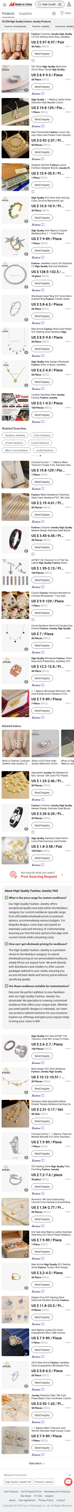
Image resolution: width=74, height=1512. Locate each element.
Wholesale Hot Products (57, 1491)
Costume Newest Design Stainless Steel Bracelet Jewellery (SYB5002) (51, 529)
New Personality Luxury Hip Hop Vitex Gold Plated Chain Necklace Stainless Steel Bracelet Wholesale (51, 133)
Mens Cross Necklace (16, 450)
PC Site (38, 1495)
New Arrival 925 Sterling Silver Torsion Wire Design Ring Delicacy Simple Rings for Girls (50, 1266)
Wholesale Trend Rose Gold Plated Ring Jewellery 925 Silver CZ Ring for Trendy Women (51, 659)
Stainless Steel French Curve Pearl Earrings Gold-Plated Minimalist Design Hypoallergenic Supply (49, 839)
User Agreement (27, 1500)
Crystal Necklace (40, 442)
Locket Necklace (44, 450)
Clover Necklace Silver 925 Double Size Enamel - (51, 627)
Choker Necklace (14, 442)
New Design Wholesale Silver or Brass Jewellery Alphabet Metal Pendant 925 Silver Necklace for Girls (50, 363)
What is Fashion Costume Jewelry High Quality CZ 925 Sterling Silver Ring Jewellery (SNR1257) (16, 762)
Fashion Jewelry (40, 26)
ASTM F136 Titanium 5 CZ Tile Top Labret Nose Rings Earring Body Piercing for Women (50, 561)
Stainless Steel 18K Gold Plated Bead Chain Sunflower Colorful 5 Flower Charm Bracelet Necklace (51, 1397)
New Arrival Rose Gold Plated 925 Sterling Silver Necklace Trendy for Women (51, 330)
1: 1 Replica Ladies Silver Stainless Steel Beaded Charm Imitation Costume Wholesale (51, 101)
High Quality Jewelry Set (18, 1481)
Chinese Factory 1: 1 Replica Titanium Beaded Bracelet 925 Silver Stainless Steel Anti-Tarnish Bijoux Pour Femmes (51, 1135)
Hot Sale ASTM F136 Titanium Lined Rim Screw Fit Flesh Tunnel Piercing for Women (50, 1037)
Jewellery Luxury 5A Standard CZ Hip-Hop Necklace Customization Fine (51, 265)
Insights (49, 1495)
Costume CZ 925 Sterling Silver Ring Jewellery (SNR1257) (51, 35)
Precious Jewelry (44, 1481)
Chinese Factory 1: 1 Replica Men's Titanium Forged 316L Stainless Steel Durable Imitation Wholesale (51, 463)
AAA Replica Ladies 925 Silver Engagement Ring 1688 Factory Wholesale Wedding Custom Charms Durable (51, 1331)
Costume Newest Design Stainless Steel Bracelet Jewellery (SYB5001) (51, 807)
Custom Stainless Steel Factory (48, 396)
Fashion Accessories (15, 26)
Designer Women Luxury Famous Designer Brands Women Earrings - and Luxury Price (51, 166)
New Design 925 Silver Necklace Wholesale (48, 1070)
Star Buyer (26, 1495)
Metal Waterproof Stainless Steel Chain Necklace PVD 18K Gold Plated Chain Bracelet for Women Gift (50, 496)
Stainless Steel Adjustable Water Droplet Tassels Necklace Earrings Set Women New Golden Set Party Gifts (51, 1102)
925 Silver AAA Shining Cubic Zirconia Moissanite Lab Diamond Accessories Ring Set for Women (50, 199)
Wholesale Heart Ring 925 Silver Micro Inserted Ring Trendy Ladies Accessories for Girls (51, 297)
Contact (60, 1500)
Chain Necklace (42, 435)
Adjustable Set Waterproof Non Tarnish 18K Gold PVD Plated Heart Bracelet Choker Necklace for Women (49, 774)
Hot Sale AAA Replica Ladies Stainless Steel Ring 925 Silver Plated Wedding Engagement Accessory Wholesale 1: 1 (51, 1233)
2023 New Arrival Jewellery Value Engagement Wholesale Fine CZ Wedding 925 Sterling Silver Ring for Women (50, 1364)
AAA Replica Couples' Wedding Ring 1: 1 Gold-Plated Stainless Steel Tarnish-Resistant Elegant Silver (49, 232)
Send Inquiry (42, 54)
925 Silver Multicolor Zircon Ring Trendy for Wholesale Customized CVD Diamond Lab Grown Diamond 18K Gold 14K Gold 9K (51, 68)
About (12, 1500)
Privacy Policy (45, 1500)
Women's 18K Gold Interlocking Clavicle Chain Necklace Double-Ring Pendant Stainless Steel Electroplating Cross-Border (51, 1200)
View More (35, 1463)
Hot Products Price (31, 1491)
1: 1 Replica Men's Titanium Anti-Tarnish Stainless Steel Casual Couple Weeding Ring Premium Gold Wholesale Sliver (51, 1429)
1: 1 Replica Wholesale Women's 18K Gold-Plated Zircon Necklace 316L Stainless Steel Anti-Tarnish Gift (50, 692)
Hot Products (11, 1491)
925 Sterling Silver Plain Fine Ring (50, 1168)
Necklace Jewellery (15, 435)
